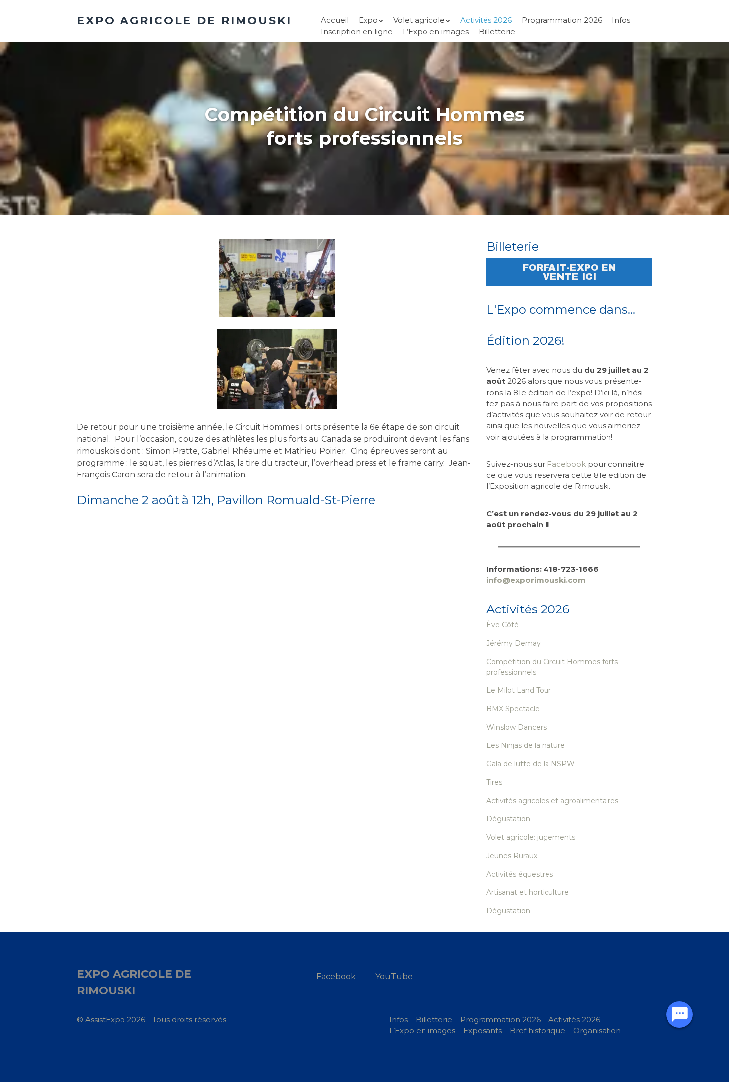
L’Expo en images (436, 31)
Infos (621, 20)
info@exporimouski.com (536, 580)
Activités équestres (519, 874)
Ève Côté (502, 624)
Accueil (335, 20)
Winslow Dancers (516, 727)
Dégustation (508, 818)
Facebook (566, 464)
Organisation (597, 1030)
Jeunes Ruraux (511, 855)
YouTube (394, 976)
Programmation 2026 (562, 20)
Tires (494, 782)
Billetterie (497, 31)
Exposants (482, 1030)
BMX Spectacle (513, 708)
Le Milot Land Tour (518, 690)
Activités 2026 (486, 20)
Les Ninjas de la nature (525, 745)
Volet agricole (419, 20)
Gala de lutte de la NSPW (530, 763)
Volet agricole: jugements (530, 837)
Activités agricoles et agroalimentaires (552, 800)
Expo (368, 20)
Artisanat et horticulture (527, 892)
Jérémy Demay (513, 643)
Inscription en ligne (357, 31)
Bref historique (537, 1030)
